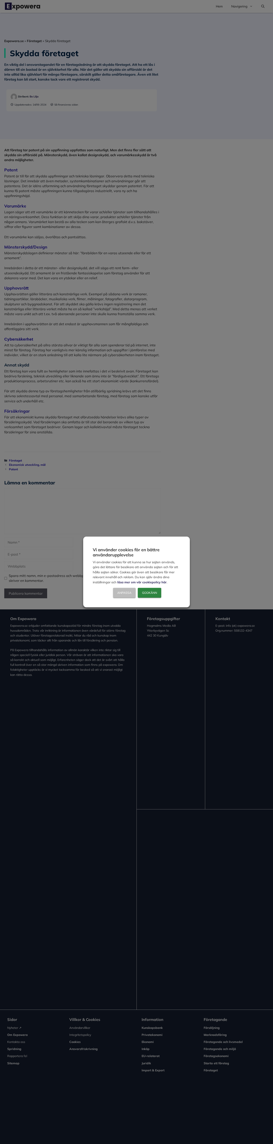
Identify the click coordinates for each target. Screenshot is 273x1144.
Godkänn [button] (149, 593)
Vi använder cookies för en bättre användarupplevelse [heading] (126, 552)
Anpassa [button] (124, 593)
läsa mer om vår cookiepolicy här (142, 582)
